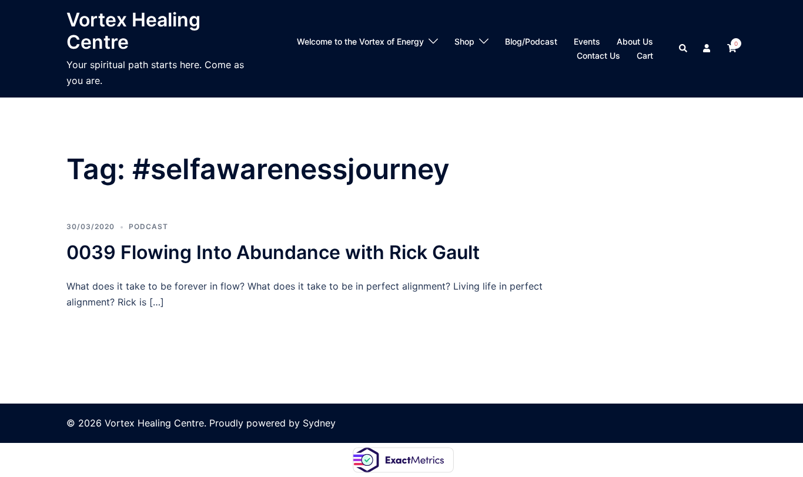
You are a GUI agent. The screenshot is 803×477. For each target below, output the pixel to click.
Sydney (319, 423)
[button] (683, 48)
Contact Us (598, 56)
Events (587, 41)
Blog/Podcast (531, 41)
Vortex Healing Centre (133, 30)
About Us (635, 41)
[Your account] (707, 48)
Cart (645, 56)
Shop (464, 41)
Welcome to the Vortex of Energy (360, 41)
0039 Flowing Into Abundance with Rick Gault (273, 252)
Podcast (148, 226)
